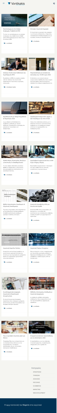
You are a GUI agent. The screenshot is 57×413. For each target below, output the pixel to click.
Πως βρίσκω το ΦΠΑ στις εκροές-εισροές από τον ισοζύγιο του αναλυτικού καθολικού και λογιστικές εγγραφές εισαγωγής (14, 80)
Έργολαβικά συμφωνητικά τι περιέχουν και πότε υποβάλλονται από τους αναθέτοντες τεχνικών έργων (41, 167)
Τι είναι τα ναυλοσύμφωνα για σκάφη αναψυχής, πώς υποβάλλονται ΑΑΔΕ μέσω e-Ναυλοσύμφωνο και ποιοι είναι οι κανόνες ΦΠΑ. (14, 36)
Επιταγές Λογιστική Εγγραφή (39, 29)
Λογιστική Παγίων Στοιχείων (39, 248)
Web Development (39, 393)
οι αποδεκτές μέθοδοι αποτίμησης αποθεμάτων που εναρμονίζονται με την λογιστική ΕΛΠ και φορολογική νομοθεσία (40, 299)
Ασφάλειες (36, 379)
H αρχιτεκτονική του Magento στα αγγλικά (23, 405)
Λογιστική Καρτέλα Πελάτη (11, 248)
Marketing (36, 389)
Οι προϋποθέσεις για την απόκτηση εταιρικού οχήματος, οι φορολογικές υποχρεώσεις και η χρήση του (40, 342)
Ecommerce (37, 386)
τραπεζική (36, 375)
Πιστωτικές (36, 382)
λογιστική (34, 23)
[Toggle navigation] (3, 3)
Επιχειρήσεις (37, 372)
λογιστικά (6, 286)
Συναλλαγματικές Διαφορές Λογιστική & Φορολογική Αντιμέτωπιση (11, 294)
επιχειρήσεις (7, 23)
